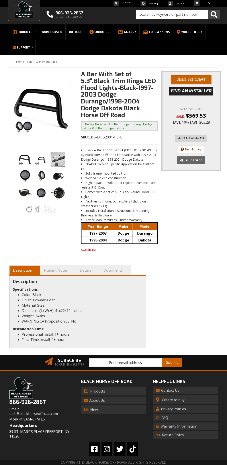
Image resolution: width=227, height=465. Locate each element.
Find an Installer (191, 91)
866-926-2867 (27, 402)
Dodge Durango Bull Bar (102, 124)
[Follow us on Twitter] (119, 449)
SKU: (85, 137)
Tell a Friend (193, 160)
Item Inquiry (193, 149)
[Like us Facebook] (94, 449)
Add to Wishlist (191, 138)
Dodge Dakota (114, 128)
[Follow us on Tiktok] (132, 449)
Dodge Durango (132, 124)
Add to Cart (191, 80)
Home (20, 62)
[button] (178, 14)
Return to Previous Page (42, 62)
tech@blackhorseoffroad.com (33, 413)
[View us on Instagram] (107, 449)
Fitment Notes (56, 270)
